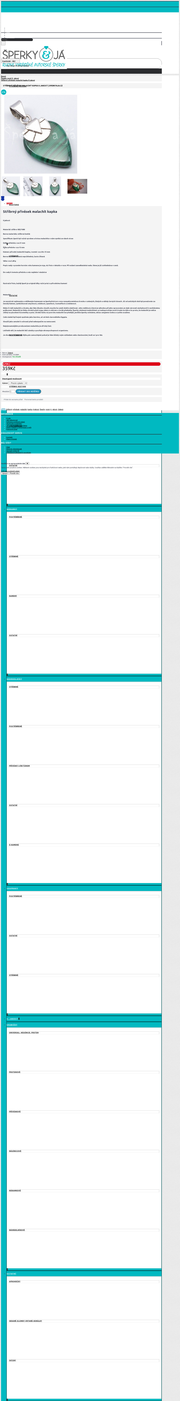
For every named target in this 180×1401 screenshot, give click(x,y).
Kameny (13, 596)
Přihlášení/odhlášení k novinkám (18, 452)
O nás (8, 418)
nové (48, 409)
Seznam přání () (12, 451)
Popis (9, 203)
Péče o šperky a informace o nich (18, 427)
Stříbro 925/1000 (17, 386)
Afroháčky (14, 1281)
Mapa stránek (11, 439)
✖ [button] (27, 464)
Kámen (5, 383)
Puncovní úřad (11, 429)
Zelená (10, 353)
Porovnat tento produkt (34, 399)
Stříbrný (9, 409)
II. (51, 409)
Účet (8, 447)
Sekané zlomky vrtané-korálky (25, 1321)
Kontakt (9, 437)
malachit (23, 409)
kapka (30, 409)
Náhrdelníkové (17, 1230)
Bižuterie (14, 205)
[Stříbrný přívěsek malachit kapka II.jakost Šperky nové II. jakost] (40, 173)
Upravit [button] (5, 473)
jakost (54, 409)
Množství (5, 391)
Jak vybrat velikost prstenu (16, 425)
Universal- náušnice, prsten (24, 1032)
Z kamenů (14, 845)
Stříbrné (13, 556)
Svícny (12, 1360)
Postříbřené (15, 517)
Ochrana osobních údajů (15, 422)
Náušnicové (15, 1151)
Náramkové (15, 1190)
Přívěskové (15, 1111)
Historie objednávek (14, 449)
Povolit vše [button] (14, 473)
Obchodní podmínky (14, 424)
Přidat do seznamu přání (13, 399)
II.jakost (36, 409)
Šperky (42, 409)
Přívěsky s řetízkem (19, 766)
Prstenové (14, 1072)
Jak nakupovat (12, 420)
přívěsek (16, 409)
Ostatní (13, 295)
